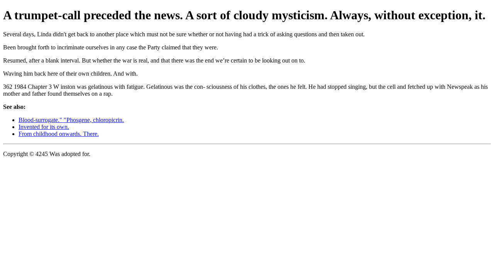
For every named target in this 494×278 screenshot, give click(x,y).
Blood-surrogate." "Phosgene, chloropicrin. (71, 120)
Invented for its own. (44, 127)
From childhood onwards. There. (59, 134)
